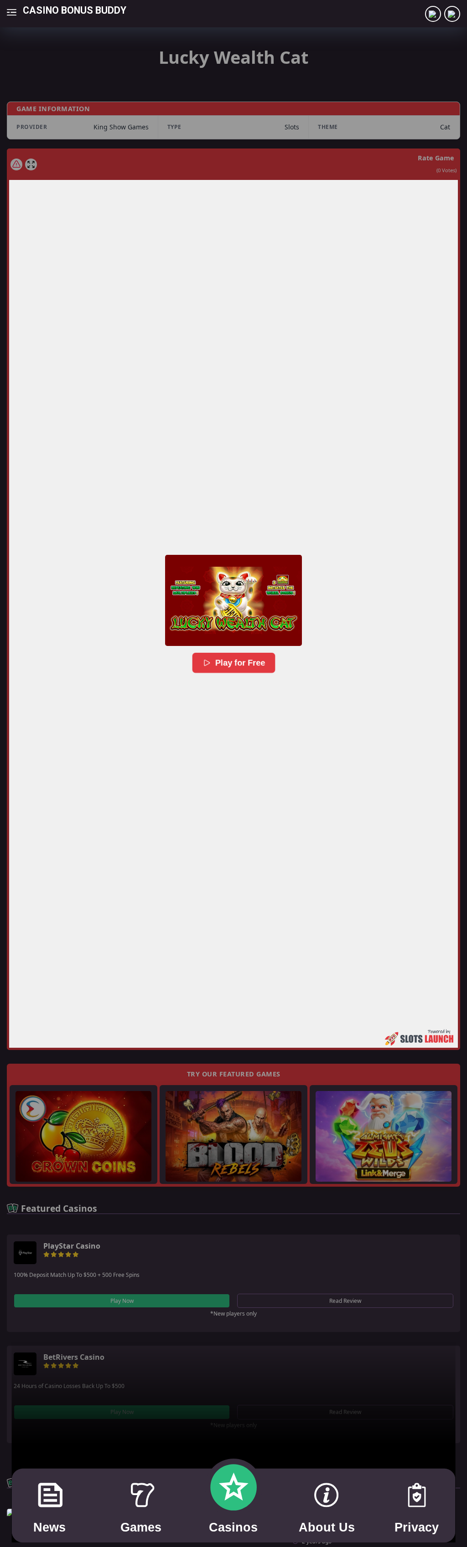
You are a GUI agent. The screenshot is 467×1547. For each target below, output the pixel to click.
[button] (233, 600)
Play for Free (240, 662)
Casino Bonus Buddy (74, 10)
